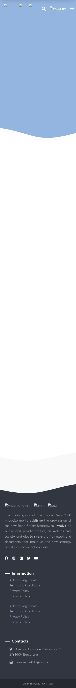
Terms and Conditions (25, 585)
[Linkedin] (21, 558)
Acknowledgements (23, 580)
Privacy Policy (19, 591)
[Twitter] (28, 558)
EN (62, 8)
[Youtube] (36, 558)
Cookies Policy (20, 596)
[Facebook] (6, 558)
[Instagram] (13, 558)
